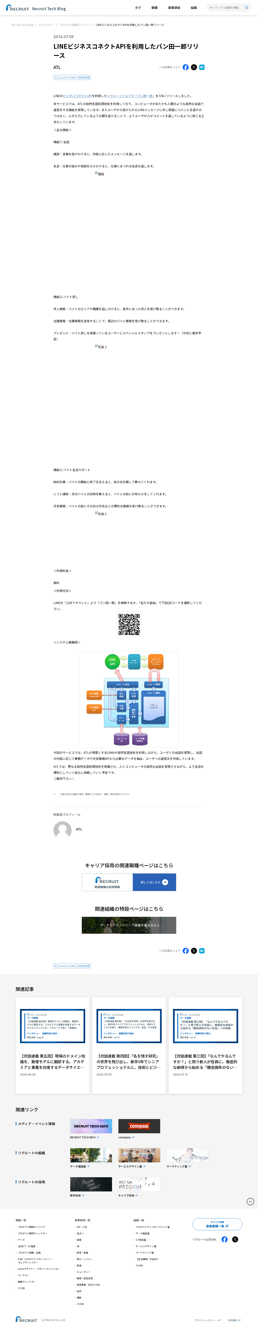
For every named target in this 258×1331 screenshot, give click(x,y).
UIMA (72, 77)
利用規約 (232, 1320)
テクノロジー (46, 25)
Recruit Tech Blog (22, 25)
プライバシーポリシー (206, 1320)
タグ (138, 7)
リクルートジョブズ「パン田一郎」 (131, 95)
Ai (55, 77)
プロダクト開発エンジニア (75, 25)
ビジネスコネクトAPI (77, 95)
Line (62, 77)
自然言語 (84, 77)
